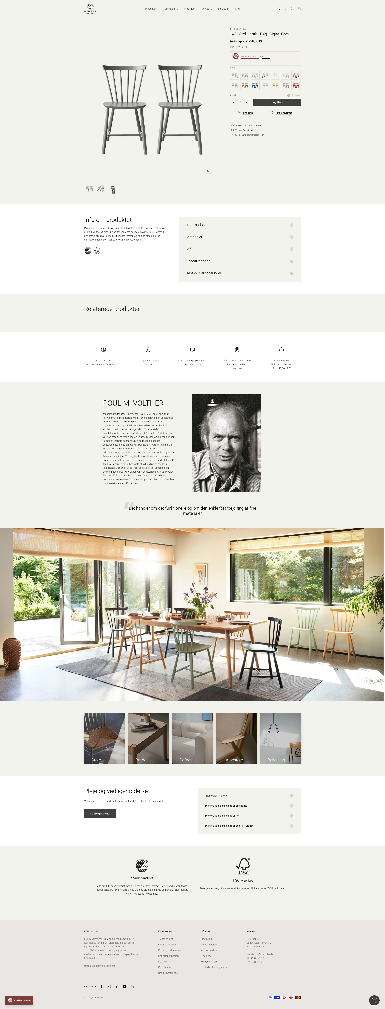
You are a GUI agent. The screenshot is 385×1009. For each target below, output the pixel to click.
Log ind (266, 56)
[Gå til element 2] (101, 189)
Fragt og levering (167, 944)
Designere (170, 8)
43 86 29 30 (285, 368)
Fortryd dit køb (209, 961)
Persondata (164, 967)
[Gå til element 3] (113, 189)
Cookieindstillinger (168, 973)
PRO (237, 8)
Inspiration (190, 8)
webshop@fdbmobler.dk (260, 954)
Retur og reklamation (169, 950)
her (113, 965)
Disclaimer (206, 955)
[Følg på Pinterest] (117, 986)
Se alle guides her (100, 813)
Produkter (150, 8)
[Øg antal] (246, 102)
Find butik (223, 8)
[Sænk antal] (233, 102)
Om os (205, 8)
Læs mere (148, 364)
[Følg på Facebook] (102, 986)
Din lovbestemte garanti (214, 967)
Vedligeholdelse (209, 950)
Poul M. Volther (238, 29)
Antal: (233, 95)
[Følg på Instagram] (109, 986)
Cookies (162, 961)
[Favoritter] (292, 8)
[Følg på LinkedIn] (132, 986)
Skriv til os (276, 364)
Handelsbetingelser (168, 955)
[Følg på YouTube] (125, 986)
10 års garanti (165, 938)
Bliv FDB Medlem (250, 56)
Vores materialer (210, 944)
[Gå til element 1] (89, 189)
